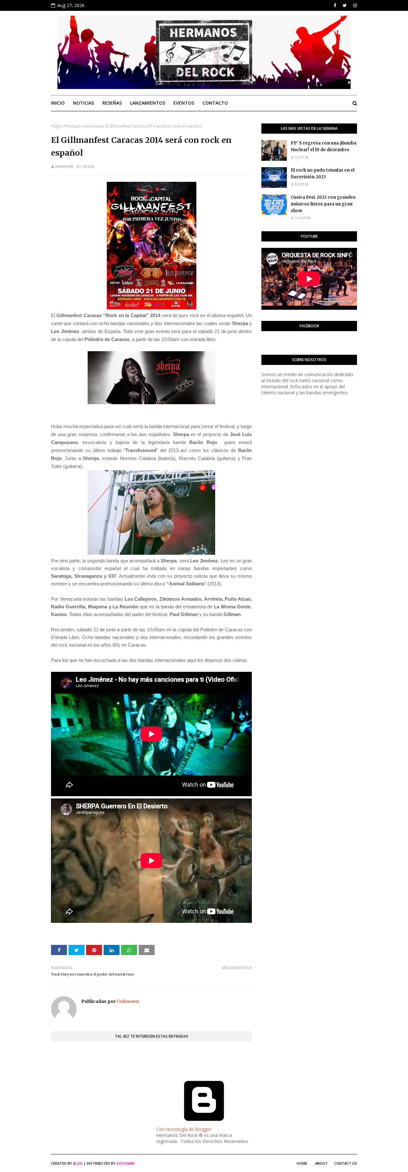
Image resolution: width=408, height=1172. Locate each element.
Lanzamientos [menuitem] (147, 103)
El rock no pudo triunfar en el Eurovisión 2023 (322, 173)
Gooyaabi (125, 1163)
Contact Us (345, 1163)
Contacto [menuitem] (215, 103)
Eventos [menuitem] (183, 103)
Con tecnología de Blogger (183, 1129)
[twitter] (344, 5)
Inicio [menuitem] (58, 103)
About (321, 1163)
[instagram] (354, 5)
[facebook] (335, 5)
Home (302, 1163)
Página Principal (65, 126)
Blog (78, 1163)
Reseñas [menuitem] (112, 103)
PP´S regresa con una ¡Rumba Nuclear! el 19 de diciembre (323, 146)
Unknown (64, 166)
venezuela (93, 126)
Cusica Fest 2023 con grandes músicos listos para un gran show (323, 204)
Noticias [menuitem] (83, 103)
